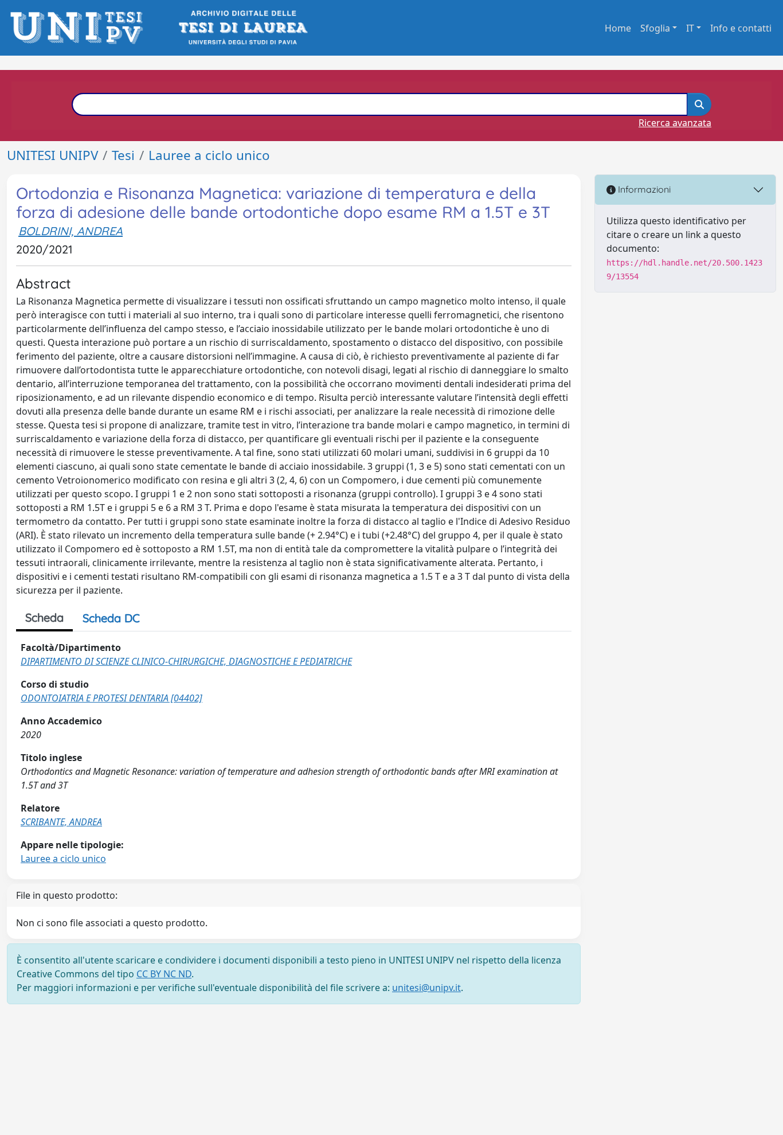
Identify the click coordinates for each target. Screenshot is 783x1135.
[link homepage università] (242, 28)
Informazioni (643, 189)
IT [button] (690, 28)
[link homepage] (80, 28)
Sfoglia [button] (655, 28)
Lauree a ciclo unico (209, 155)
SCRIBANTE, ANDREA (61, 822)
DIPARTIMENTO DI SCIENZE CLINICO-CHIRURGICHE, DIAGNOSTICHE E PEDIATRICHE (186, 661)
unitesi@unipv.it (426, 987)
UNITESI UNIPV (52, 155)
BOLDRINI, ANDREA (70, 231)
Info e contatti (741, 28)
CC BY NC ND (163, 974)
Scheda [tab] (44, 617)
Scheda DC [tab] (111, 618)
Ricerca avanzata (675, 122)
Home (618, 28)
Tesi (123, 155)
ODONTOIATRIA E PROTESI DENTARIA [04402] (111, 698)
